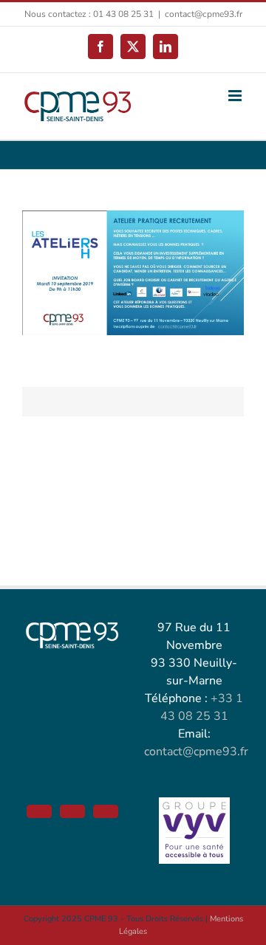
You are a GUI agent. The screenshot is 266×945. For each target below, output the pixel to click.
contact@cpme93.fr (203, 14)
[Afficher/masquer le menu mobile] (236, 95)
